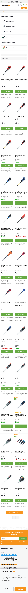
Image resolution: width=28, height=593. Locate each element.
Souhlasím (20, 589)
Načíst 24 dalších (13, 512)
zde (15, 578)
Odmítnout (7, 589)
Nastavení (14, 584)
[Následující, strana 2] (14, 517)
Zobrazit (21, 128)
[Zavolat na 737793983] (18, 5)
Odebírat (23, 538)
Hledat (24, 8)
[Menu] (26, 5)
